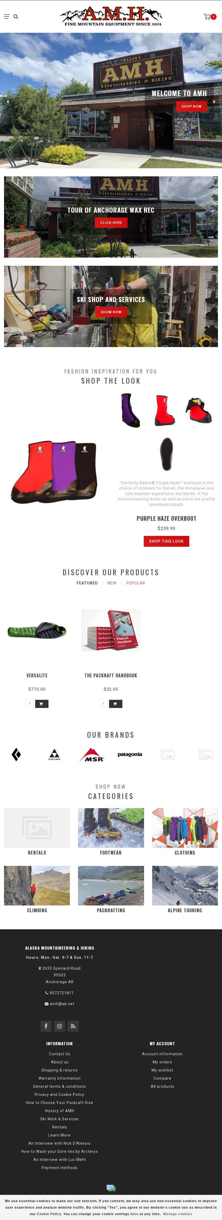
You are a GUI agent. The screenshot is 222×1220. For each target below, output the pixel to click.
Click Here (111, 223)
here (134, 1214)
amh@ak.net (62, 1004)
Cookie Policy (49, 1214)
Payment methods (60, 1168)
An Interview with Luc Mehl (59, 1159)
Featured (87, 583)
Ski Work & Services (59, 1119)
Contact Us (59, 1054)
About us (59, 1062)
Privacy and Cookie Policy (59, 1094)
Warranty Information (59, 1078)
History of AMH (59, 1111)
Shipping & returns (59, 1070)
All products (162, 1086)
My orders (162, 1062)
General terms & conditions (59, 1086)
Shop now (192, 106)
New (112, 583)
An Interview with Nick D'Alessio (59, 1143)
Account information (162, 1054)
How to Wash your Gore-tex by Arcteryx (59, 1151)
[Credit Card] (111, 1188)
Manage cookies (177, 1214)
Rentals (59, 1127)
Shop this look (166, 541)
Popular (135, 583)
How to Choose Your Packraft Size (59, 1103)
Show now (111, 312)
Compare (162, 1078)
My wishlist (162, 1070)
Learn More (59, 1135)
